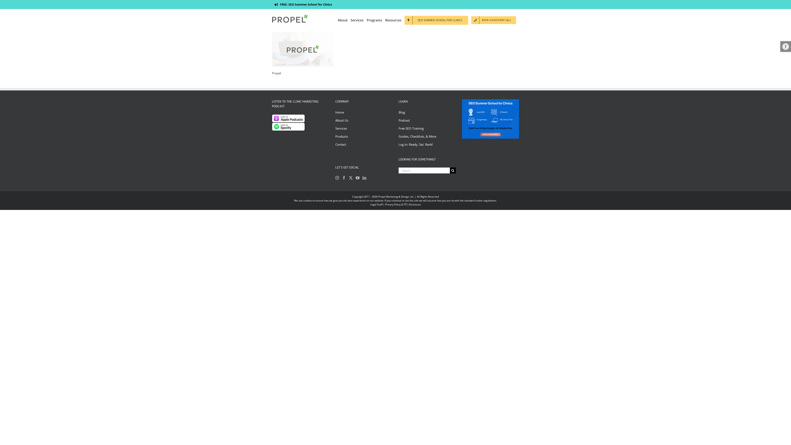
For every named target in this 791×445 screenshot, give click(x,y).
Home (339, 112)
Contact (340, 144)
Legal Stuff (376, 204)
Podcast (404, 120)
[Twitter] (351, 178)
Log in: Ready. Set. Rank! (416, 144)
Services (341, 128)
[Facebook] (344, 178)
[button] (785, 46)
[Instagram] (337, 178)
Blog (402, 112)
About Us (341, 120)
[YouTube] (357, 178)
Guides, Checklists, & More (417, 136)
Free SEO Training (411, 128)
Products (341, 136)
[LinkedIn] (364, 178)
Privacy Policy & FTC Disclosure (403, 204)
